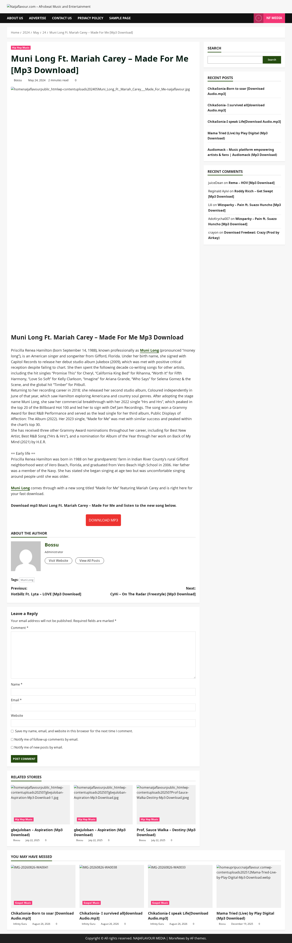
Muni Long (149, 350)
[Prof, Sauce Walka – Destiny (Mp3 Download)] (166, 804)
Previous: (46, 591)
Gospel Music (23, 902)
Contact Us (62, 18)
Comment (19, 628)
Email (16, 700)
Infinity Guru (20, 924)
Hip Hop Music (20, 47)
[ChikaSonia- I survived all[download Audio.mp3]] (111, 886)
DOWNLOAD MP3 (103, 520)
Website (17, 715)
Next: (153, 591)
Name (16, 684)
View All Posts (89, 560)
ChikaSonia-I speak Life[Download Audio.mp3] (244, 121)
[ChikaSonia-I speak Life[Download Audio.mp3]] (180, 886)
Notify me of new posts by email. (38, 747)
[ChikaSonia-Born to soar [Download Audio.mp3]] (43, 886)
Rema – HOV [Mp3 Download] (252, 183)
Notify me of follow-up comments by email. (46, 739)
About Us (15, 18)
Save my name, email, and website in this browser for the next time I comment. (74, 731)
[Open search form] (249, 18)
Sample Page (120, 18)
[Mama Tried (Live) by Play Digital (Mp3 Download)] (249, 886)
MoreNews (177, 938)
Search (214, 48)
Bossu (18, 80)
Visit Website (58, 560)
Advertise (37, 18)
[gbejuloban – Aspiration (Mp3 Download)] (40, 804)
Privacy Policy (90, 18)
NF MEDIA (274, 18)
